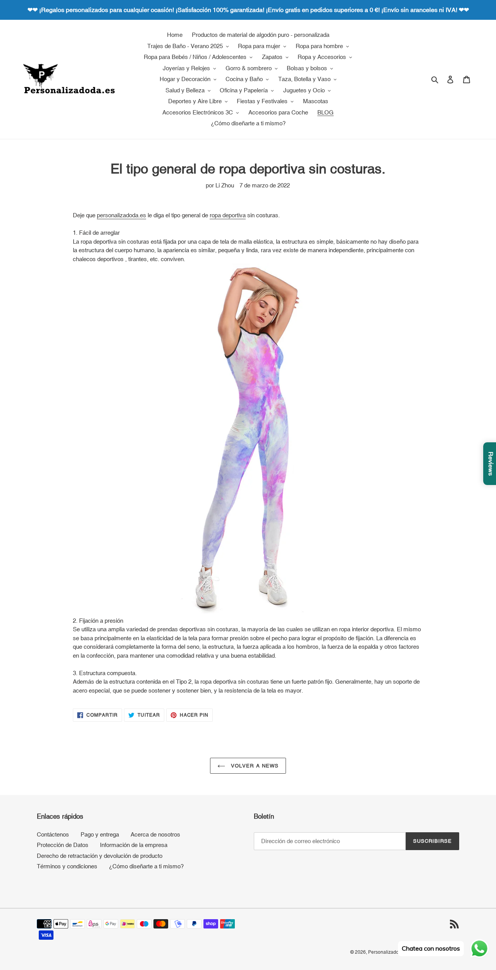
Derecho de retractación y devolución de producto (99, 855)
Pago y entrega (100, 834)
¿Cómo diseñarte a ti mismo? (146, 866)
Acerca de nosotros (155, 834)
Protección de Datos (62, 845)
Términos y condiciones (67, 866)
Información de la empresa (133, 845)
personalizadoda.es (121, 215)
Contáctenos (53, 834)
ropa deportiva (228, 215)
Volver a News (254, 766)
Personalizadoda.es (389, 952)
